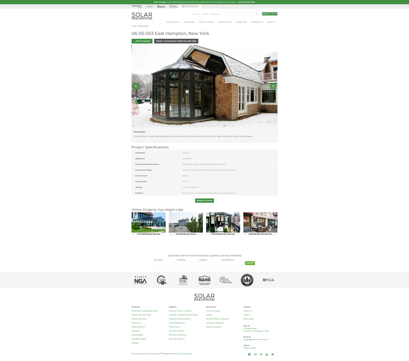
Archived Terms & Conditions (180, 311)
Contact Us (196, 14)
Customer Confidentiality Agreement (183, 315)
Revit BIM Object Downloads (217, 319)
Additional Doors (138, 327)
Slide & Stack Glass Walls (141, 315)
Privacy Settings (185, 353)
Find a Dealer (248, 319)
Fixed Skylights (137, 335)
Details (209, 315)
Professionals (215, 14)
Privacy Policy (174, 327)
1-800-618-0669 (249, 348)
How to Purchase (213, 311)
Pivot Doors (136, 323)
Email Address (228, 260)
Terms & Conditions (177, 331)
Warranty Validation (177, 339)
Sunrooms (136, 331)
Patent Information (214, 327)
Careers (205, 14)
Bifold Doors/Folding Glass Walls (145, 311)
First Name (158, 260)
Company (203, 260)
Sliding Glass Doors (139, 319)
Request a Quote (269, 14)
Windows (135, 343)
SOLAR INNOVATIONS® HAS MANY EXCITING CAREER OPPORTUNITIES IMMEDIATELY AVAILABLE (204, 2)
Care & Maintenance (177, 323)
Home (134, 26)
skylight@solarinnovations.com (255, 339)
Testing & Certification (215, 323)
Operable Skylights (139, 339)
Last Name (181, 260)
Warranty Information (177, 335)
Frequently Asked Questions (180, 319)
